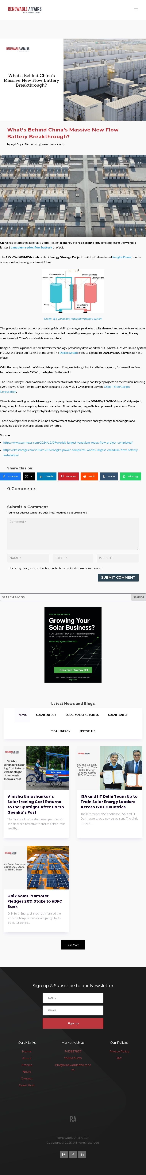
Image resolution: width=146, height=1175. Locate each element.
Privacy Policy (119, 1051)
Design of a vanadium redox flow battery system (73, 318)
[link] (10, 476)
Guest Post (27, 1085)
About (26, 1058)
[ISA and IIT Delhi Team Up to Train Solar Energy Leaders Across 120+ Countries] (109, 768)
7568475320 (73, 1058)
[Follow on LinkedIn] (82, 1154)
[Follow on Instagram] (64, 1154)
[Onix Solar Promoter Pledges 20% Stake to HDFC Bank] (36, 867)
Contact (27, 1078)
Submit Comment (118, 577)
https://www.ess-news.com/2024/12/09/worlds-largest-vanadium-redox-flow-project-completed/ (68, 442)
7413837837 (72, 1051)
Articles (26, 1065)
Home (26, 1051)
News (45, 144)
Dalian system (69, 352)
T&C (119, 1058)
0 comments (57, 144)
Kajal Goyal (17, 144)
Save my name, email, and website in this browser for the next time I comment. (57, 568)
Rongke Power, (122, 257)
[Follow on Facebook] (73, 1154)
